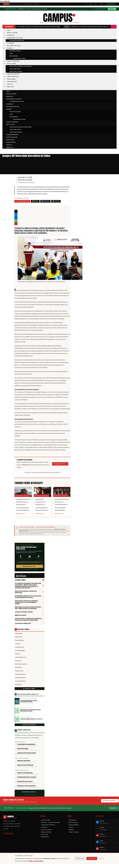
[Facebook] (85, 4)
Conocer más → (113, 808)
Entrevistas (10, 35)
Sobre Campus (72, 820)
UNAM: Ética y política (20, 615)
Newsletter (10, 86)
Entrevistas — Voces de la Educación (50, 822)
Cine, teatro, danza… (16, 69)
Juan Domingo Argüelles (29, 650)
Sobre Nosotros (12, 81)
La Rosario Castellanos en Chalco (24, 612)
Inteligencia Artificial (14, 45)
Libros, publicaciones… (16, 71)
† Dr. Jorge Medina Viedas (29, 681)
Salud (11, 53)
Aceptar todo (91, 858)
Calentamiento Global (19, 58)
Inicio (8, 30)
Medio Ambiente (45, 836)
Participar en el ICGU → (30, 566)
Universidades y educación (15, 38)
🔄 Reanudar (45, 201)
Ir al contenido (5, 1)
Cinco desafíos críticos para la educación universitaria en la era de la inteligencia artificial (26, 602)
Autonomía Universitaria (17, 40)
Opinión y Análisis (45, 820)
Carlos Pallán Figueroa (29, 640)
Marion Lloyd (29, 654)
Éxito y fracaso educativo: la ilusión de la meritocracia (26, 591)
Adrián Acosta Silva (29, 633)
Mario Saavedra (29, 660)
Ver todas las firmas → (29, 688)
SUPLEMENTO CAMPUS (20, 580)
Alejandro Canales (29, 637)
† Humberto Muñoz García (29, 677)
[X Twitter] (88, 4)
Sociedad (9, 48)
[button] (15, 211)
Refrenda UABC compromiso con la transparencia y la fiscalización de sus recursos (28, 596)
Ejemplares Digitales (13, 74)
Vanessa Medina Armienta (29, 674)
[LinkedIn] (93, 4)
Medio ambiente (14, 56)
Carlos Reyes (29, 643)
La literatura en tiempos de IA (23, 623)
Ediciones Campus (73, 822)
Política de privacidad (35, 861)
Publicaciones (11, 79)
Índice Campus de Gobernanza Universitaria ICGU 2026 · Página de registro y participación (28, 607)
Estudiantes (10, 43)
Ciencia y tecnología (13, 61)
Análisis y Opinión (12, 32)
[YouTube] (91, 4)
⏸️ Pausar (35, 201)
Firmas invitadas (29, 684)
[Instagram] (96, 4)
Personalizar (101, 858)
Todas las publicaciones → (29, 724)
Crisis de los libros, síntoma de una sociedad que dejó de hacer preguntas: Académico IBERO (28, 619)
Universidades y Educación (48, 824)
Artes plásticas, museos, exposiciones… (21, 66)
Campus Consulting (13, 76)
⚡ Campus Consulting (110, 3)
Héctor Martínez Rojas (29, 647)
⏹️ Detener (56, 201)
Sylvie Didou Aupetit (29, 671)
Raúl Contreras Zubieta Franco (29, 664)
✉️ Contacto (102, 3)
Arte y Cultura (11, 63)
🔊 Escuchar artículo (22, 201)
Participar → (112, 8)
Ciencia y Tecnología (46, 829)
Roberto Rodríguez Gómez (29, 657)
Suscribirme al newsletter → (110, 800)
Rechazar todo (80, 858)
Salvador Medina (29, 667)
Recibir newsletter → (60, 464)
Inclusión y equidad (15, 51)
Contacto (10, 84)
